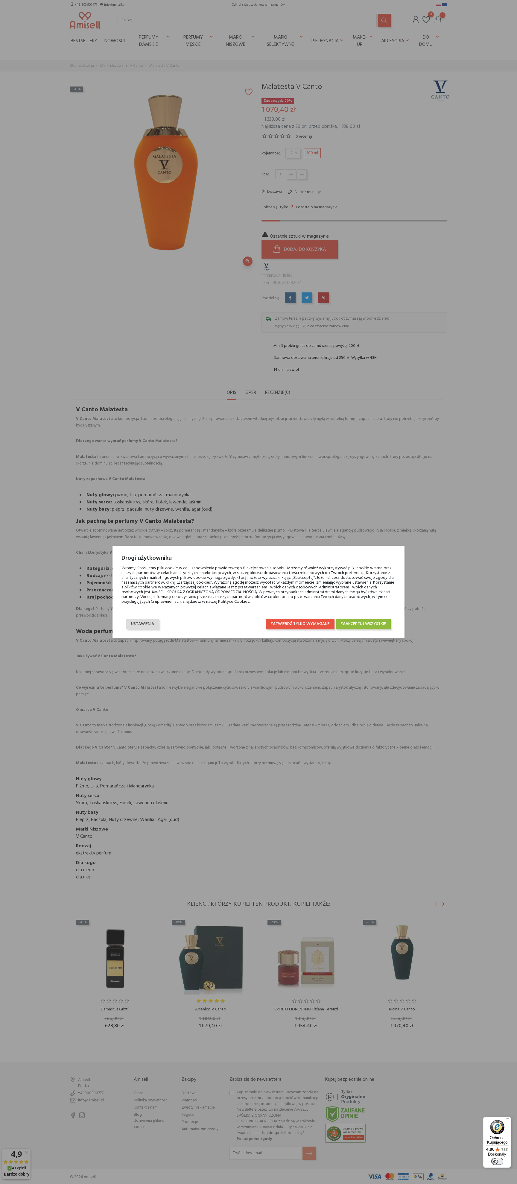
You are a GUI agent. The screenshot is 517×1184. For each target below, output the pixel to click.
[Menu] (507, 1120)
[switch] (497, 1161)
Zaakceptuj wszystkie (363, 623)
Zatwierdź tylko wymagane (300, 623)
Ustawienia (142, 623)
